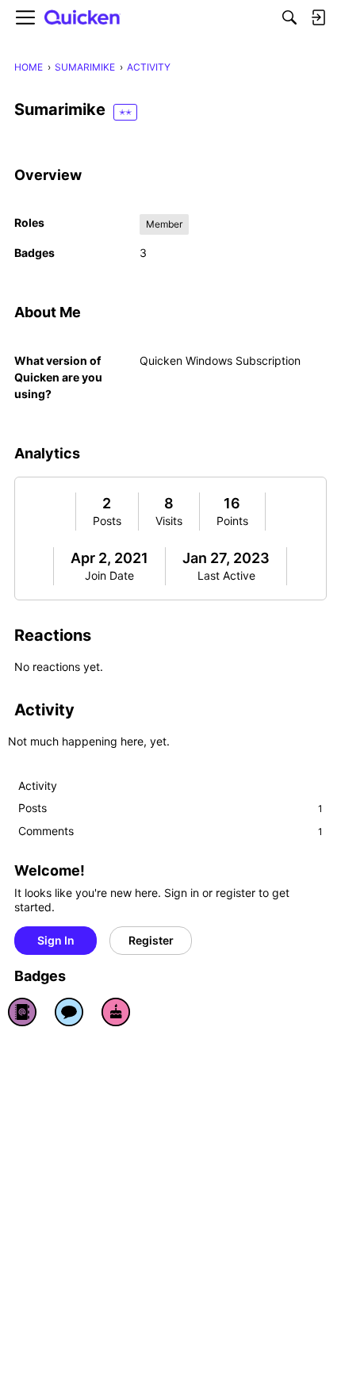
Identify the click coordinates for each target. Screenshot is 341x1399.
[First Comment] (69, 1012)
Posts (107, 520)
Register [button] (151, 940)
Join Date (109, 575)
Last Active (226, 575)
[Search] (289, 17)
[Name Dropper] (22, 1012)
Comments (170, 830)
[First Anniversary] (116, 1012)
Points (232, 520)
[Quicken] (82, 18)
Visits (168, 520)
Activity (37, 785)
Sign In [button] (56, 940)
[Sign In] (318, 17)
